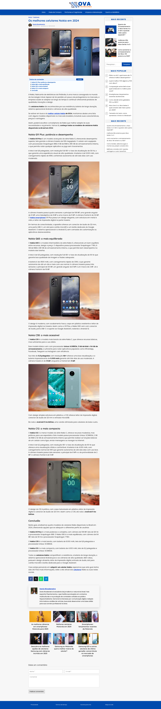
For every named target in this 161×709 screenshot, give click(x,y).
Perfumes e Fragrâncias (73, 12)
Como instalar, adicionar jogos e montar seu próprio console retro (117, 145)
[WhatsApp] (41, 579)
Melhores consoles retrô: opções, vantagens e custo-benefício (117, 150)
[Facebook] (30, 579)
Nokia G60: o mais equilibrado (39, 84)
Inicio (43, 12)
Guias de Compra (55, 12)
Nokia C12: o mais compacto (39, 88)
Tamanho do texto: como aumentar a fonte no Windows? (120, 114)
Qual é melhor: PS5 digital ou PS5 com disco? (120, 82)
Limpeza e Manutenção (93, 12)
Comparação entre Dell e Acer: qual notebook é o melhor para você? (120, 89)
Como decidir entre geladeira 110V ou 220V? (119, 101)
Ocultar (80, 79)
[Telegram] (46, 579)
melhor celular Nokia (56, 113)
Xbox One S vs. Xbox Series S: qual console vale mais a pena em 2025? (119, 107)
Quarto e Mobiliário (112, 12)
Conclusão (34, 90)
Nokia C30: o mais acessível (39, 86)
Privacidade (34, 705)
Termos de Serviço (61, 705)
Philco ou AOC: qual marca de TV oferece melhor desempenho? (120, 76)
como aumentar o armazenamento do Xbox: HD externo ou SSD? (118, 140)
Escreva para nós (85, 705)
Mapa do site (109, 705)
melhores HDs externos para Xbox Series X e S (118, 134)
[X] (36, 579)
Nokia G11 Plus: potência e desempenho (43, 82)
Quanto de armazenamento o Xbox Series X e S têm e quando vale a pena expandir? (119, 128)
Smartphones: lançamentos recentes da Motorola (119, 95)
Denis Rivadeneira (39, 24)
